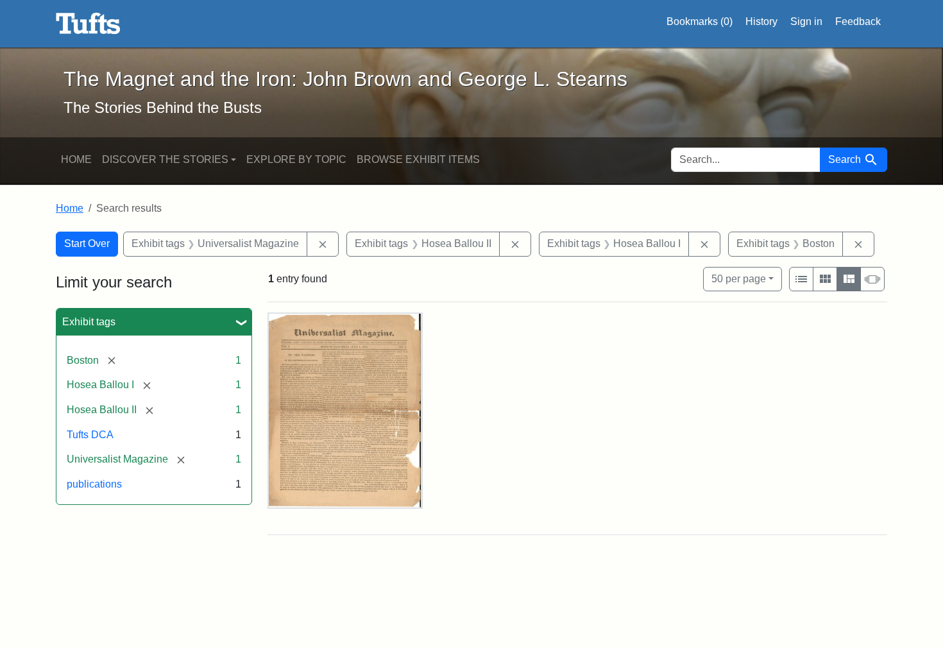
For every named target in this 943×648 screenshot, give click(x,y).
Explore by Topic (296, 159)
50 (738, 278)
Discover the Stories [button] (165, 159)
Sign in (806, 21)
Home (76, 159)
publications (94, 484)
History (761, 21)
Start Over (87, 243)
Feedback (858, 21)
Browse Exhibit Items (418, 159)
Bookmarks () (700, 21)
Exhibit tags (88, 321)
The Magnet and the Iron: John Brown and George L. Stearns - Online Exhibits (88, 24)
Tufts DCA (90, 434)
